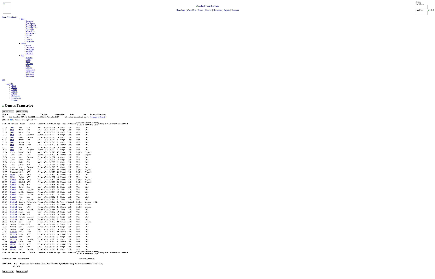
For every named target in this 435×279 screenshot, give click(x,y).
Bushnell (13, 202)
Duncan (13, 242)
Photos (200, 10)
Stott (12, 127)
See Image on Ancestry (98, 117)
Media (23, 43)
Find (22, 19)
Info (22, 56)
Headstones (218, 10)
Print (3, 80)
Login (14, 17)
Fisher (12, 175)
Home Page (180, 10)
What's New (191, 10)
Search (9, 17)
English (10, 84)
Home (4, 17)
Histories (208, 10)
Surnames (235, 10)
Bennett (13, 179)
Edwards (13, 232)
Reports (227, 10)
